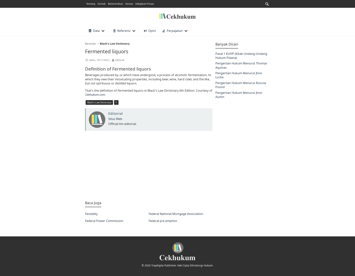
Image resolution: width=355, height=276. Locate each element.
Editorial (119, 60)
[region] (148, 166)
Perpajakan (175, 31)
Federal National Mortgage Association (176, 214)
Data (96, 31)
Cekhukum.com (95, 95)
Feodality (91, 214)
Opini (152, 31)
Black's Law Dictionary (99, 102)
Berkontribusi (115, 3)
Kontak (102, 3)
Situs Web (115, 119)
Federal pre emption (163, 221)
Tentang (90, 3)
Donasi (129, 3)
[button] (267, 4)
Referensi (124, 31)
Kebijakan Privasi (144, 3)
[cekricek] (177, 251)
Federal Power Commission (104, 221)
